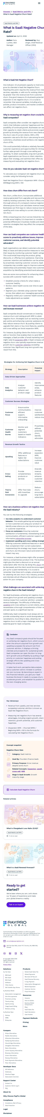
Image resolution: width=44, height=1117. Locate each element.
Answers (6, 12)
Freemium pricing (10, 999)
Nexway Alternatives (11, 1058)
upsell (39, 769)
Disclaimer (7, 1113)
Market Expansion (30, 986)
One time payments (11, 996)
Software (8, 982)
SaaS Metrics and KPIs (22, 12)
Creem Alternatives (11, 1055)
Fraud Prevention (30, 991)
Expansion (32, 769)
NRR (23, 771)
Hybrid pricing (9, 1004)
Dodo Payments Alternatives (13, 1060)
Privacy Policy (7, 964)
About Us (7, 1092)
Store (25, 1026)
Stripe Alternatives (10, 1033)
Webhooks (8, 1072)
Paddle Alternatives (11, 1036)
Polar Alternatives (10, 1063)
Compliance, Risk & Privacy (13, 1103)
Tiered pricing (9, 1001)
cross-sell (16, 771)
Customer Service (30, 989)
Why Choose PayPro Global (14, 1096)
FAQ (6, 1088)
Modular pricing (10, 1008)
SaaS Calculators (30, 1012)
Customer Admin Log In (12, 1086)
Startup (7, 1015)
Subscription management (13, 994)
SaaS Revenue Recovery (32, 979)
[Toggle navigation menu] (39, 3)
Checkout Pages (10, 1074)
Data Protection (10, 1105)
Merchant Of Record (31, 977)
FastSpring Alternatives (12, 1040)
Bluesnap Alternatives (11, 1053)
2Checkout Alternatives (12, 1038)
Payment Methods (30, 1018)
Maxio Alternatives (10, 1048)
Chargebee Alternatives (12, 1045)
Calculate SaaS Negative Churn (22, 790)
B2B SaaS (8, 975)
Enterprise (8, 1020)
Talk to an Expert (16, 905)
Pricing (26, 1022)
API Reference (9, 1069)
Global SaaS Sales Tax (31, 972)
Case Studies (29, 1014)
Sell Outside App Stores (12, 987)
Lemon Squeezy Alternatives (13, 1050)
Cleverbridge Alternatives (12, 1043)
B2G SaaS (8, 980)
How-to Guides (29, 1000)
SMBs (6, 1018)
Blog (26, 1007)
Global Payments (30, 974)
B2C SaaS (8, 977)
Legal (5, 1109)
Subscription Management (32, 984)
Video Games (9, 985)
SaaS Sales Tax (29, 1009)
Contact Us (8, 1083)
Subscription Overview (12, 1077)
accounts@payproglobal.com (15, 941)
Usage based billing (11, 1006)
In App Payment (29, 981)
